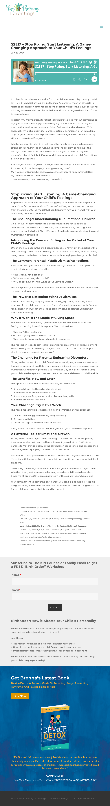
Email (16, 590)
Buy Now (20, 696)
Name (16, 574)
